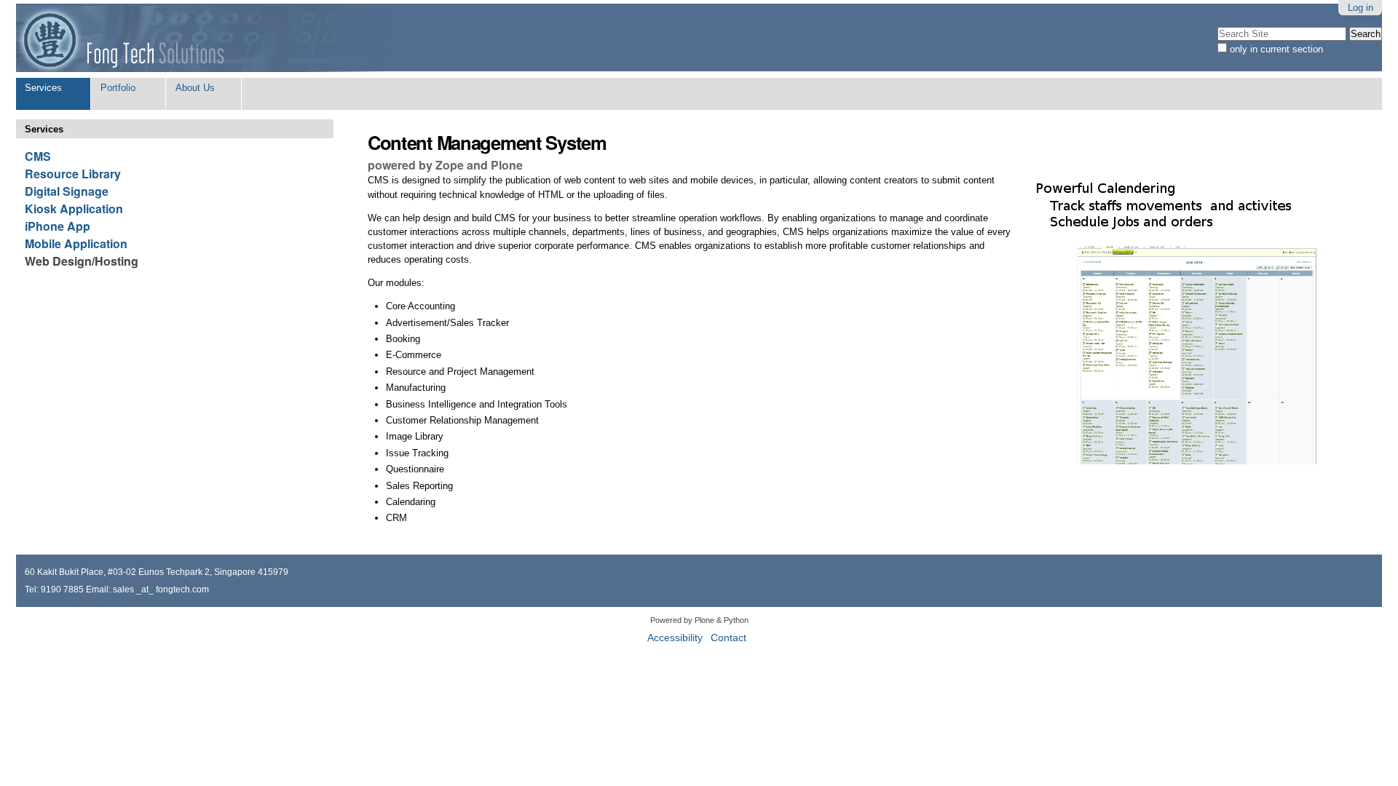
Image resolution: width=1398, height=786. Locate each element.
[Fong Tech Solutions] (203, 39)
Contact (728, 637)
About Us (195, 87)
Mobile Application (76, 243)
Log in (1360, 7)
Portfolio (117, 87)
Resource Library (73, 173)
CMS (38, 156)
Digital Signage (66, 191)
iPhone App (57, 226)
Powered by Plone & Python (699, 620)
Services (43, 87)
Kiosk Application (74, 208)
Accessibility (675, 637)
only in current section (1276, 49)
